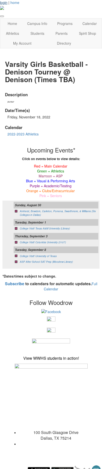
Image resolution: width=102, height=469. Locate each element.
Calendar (89, 23)
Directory (64, 43)
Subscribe (14, 283)
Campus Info (37, 23)
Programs (65, 23)
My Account (22, 43)
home (14, 2)
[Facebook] (51, 311)
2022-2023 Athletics (23, 133)
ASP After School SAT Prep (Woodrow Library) (46, 261)
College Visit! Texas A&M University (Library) (45, 228)
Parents (61, 33)
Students (37, 33)
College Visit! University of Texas (38, 256)
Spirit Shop (87, 33)
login (3, 2)
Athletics (12, 33)
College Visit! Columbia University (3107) (43, 242)
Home (12, 23)
